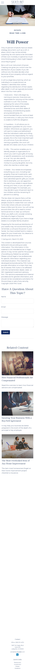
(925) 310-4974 (19, 642)
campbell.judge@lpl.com (17, 652)
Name (3, 297)
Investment (17, 664)
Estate (17, 666)
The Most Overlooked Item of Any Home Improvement (15, 462)
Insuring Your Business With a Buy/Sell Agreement (17, 419)
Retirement (17, 662)
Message (4, 317)
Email (3, 307)
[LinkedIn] (17, 654)
